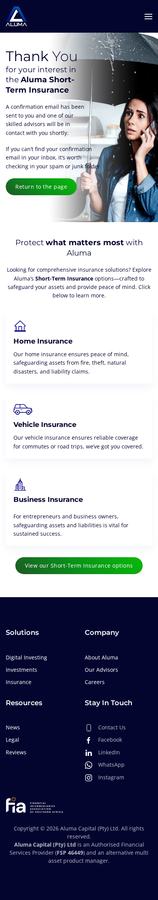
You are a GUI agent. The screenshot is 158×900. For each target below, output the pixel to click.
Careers (95, 682)
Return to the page (41, 186)
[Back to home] (16, 16)
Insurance (18, 682)
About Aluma (101, 657)
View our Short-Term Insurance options (79, 565)
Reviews (16, 752)
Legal (12, 739)
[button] (148, 16)
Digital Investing (26, 657)
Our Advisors (101, 669)
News (13, 727)
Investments (21, 669)
